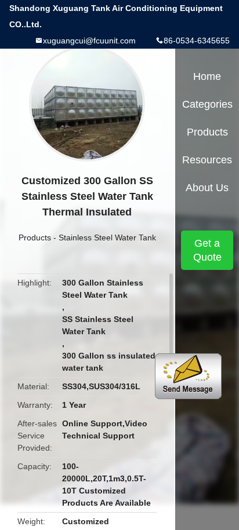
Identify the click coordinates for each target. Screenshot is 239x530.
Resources (207, 160)
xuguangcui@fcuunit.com (89, 40)
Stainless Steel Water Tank (107, 237)
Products (35, 237)
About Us (207, 187)
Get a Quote (207, 250)
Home (207, 76)
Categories (207, 104)
